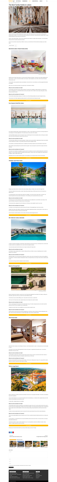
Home (9, 2)
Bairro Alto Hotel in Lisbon (20, 447)
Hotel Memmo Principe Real (44, 447)
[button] (47, 1)
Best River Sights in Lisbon (26, 476)
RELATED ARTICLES (12, 439)
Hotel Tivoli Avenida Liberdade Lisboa (27, 447)
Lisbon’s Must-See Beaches (13, 473)
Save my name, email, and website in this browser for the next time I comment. (20, 465)
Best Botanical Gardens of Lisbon (27, 475)
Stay (11, 2)
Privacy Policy (38, 476)
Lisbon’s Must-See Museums (13, 476)
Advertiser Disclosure (39, 475)
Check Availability (28, 100)
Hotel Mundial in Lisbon (12, 447)
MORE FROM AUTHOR (19, 439)
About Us (37, 473)
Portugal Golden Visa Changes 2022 (42, 436)
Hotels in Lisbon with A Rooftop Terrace (16, 436)
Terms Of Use (38, 474)
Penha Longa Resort (35, 447)
